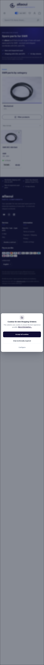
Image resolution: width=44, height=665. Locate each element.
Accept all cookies (22, 334)
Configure (22, 347)
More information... (25, 327)
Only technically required (22, 341)
